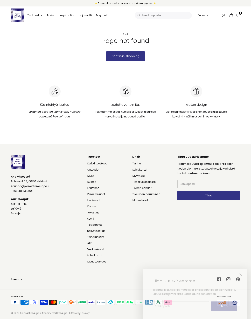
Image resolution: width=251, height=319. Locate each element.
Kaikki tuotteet (97, 163)
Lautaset (93, 188)
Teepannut (94, 225)
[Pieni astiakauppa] (17, 15)
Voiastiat (93, 212)
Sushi (90, 219)
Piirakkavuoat (96, 194)
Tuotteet (33, 15)
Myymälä (138, 176)
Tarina (136, 163)
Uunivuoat (94, 200)
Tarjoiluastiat (95, 237)
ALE (89, 243)
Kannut (92, 206)
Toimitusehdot (142, 188)
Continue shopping (125, 56)
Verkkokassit (95, 249)
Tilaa (224, 300)
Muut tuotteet (96, 262)
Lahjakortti (94, 255)
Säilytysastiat (96, 231)
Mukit (90, 176)
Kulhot (91, 182)
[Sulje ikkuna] (240, 269)
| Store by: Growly (79, 313)
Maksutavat (140, 200)
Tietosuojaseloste (144, 182)
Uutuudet (93, 170)
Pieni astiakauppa (30, 313)
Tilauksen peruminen (146, 194)
